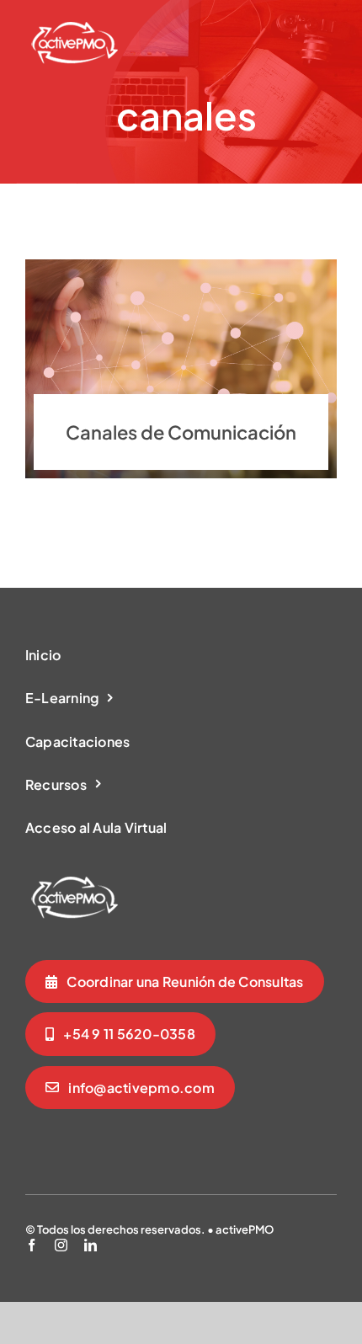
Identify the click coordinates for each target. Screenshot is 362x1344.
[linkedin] (90, 1245)
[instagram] (61, 1245)
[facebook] (31, 1245)
